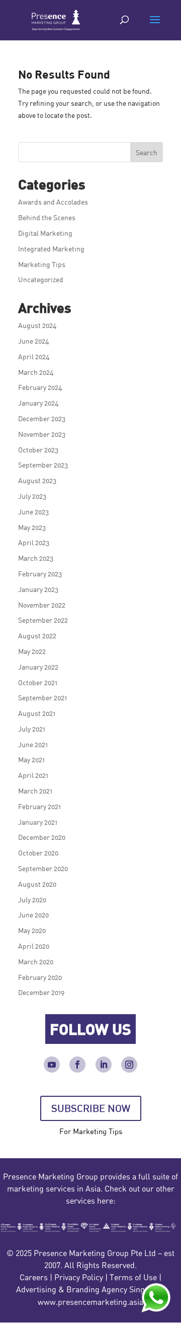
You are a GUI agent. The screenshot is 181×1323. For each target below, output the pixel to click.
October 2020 (38, 852)
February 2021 (39, 806)
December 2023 (41, 418)
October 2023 (38, 449)
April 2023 (33, 542)
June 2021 (33, 744)
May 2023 (32, 527)
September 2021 (42, 697)
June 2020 (33, 914)
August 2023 (37, 480)
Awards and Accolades (53, 201)
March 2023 (35, 558)
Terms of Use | (135, 1277)
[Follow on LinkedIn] (104, 1064)
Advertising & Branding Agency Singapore (90, 1289)
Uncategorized (40, 279)
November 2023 (41, 434)
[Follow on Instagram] (129, 1064)
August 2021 (36, 713)
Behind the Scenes (46, 217)
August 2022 (37, 635)
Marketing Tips (41, 264)
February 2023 (40, 573)
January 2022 (38, 667)
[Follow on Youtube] (52, 1064)
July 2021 (31, 728)
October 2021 (37, 682)
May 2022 (32, 651)
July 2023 (32, 496)
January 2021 (37, 822)
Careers (34, 1277)
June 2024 (33, 341)
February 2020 (40, 977)
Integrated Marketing (51, 248)
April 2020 (33, 946)
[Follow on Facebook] (77, 1064)
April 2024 (34, 356)
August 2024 (37, 325)
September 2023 (43, 464)
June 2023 (33, 511)
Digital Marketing (45, 233)
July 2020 (32, 899)
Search (146, 152)
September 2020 (43, 868)
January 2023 (38, 589)
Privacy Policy (78, 1277)
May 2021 (31, 759)
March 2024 (36, 372)
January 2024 (38, 403)
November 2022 (41, 605)
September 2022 (43, 620)
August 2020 (37, 884)
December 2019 (41, 992)
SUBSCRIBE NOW (90, 1108)
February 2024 (40, 387)
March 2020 (35, 961)
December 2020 (41, 837)
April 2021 (33, 775)
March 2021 (35, 790)
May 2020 (32, 930)
